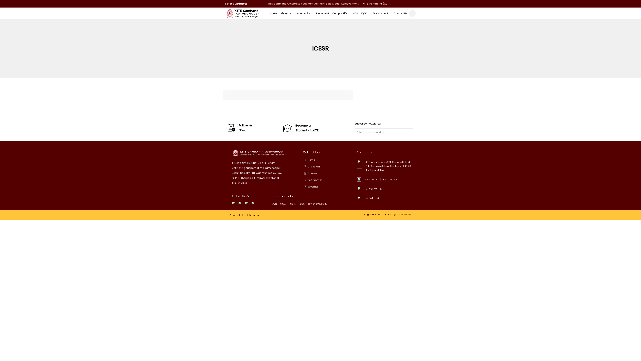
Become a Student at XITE (306, 127)
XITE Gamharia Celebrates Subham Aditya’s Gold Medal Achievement (302, 3)
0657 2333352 (372, 179)
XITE (383, 214)
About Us (285, 13)
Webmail (313, 186)
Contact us (400, 13)
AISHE (293, 204)
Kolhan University (317, 204)
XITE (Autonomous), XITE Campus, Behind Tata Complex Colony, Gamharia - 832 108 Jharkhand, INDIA (388, 166)
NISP (355, 13)
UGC (274, 204)
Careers (312, 173)
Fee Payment (380, 13)
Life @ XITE (314, 166)
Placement (322, 13)
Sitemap (254, 215)
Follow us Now (245, 127)
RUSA (301, 204)
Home (273, 13)
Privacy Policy (238, 215)
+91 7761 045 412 (373, 188)
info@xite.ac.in (372, 198)
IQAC (364, 13)
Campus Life (339, 13)
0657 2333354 (390, 179)
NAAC (283, 204)
